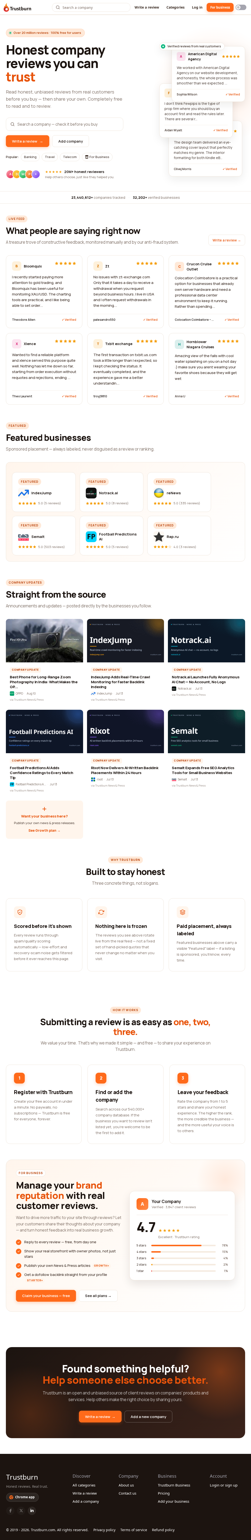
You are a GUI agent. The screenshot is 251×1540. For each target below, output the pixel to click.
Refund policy (163, 1529)
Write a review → (227, 240)
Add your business (173, 1501)
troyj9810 (100, 396)
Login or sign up (224, 1485)
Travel (50, 157)
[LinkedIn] (32, 1511)
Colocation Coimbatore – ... (194, 320)
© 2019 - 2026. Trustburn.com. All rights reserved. (47, 1529)
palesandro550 (104, 320)
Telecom (70, 157)
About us (126, 1485)
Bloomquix (33, 266)
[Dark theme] (241, 7)
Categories (175, 7)
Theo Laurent (22, 396)
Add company (70, 141)
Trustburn (22, 1477)
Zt (107, 266)
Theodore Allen (23, 320)
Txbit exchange (118, 343)
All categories (84, 1485)
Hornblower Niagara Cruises (200, 344)
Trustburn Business (174, 1485)
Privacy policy (104, 1529)
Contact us (127, 1493)
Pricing (164, 1493)
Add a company (86, 1501)
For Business (99, 157)
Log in (197, 7)
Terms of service (133, 1529)
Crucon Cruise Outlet (199, 266)
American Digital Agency (202, 56)
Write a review (147, 7)
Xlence (30, 343)
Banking (30, 157)
